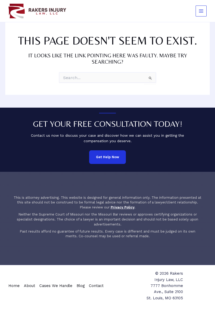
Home (14, 285)
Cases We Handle (55, 285)
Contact (96, 285)
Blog (81, 285)
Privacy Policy (123, 207)
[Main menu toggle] (201, 11)
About (29, 285)
